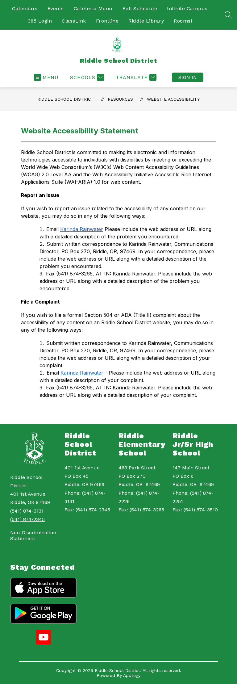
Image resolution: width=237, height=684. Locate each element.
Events (56, 8)
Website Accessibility (173, 99)
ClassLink (74, 21)
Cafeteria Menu (93, 8)
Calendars (25, 8)
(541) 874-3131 (27, 511)
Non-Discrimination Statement (33, 535)
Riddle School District (65, 99)
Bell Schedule (140, 8)
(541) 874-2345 (27, 519)
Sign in (187, 77)
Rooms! (183, 21)
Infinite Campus (187, 8)
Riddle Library (146, 21)
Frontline (107, 21)
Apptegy (131, 675)
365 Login (40, 21)
